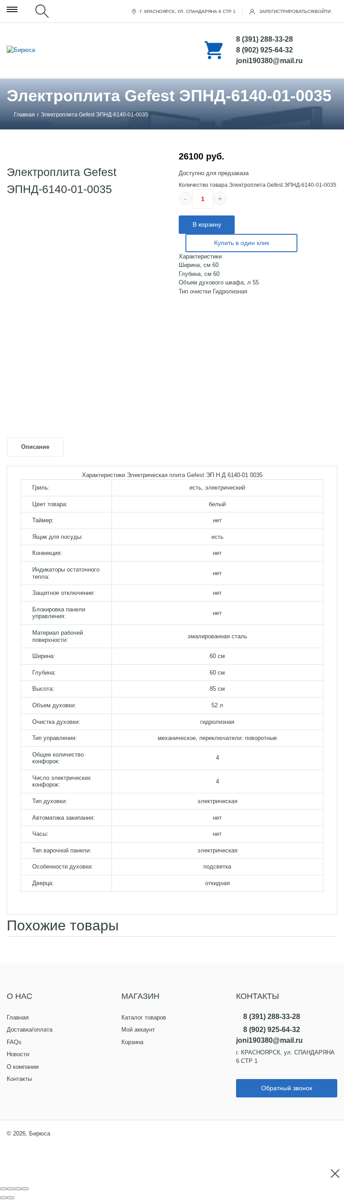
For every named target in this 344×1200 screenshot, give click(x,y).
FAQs (14, 1042)
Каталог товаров (143, 1017)
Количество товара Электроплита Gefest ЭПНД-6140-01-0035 (257, 185)
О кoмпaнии (23, 1066)
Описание (35, 446)
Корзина (132, 1042)
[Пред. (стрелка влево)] (3, 1197)
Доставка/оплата (29, 1029)
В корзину (207, 224)
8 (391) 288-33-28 (264, 39)
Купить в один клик (241, 242)
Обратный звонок (286, 1088)
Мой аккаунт (138, 1029)
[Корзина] (172, 50)
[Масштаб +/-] (25, 1188)
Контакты (19, 1078)
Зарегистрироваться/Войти (294, 11)
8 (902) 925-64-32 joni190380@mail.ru (269, 55)
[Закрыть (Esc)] (3, 1188)
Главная (24, 115)
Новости (18, 1054)
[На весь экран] (18, 1188)
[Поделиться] (10, 1188)
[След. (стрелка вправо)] (10, 1197)
